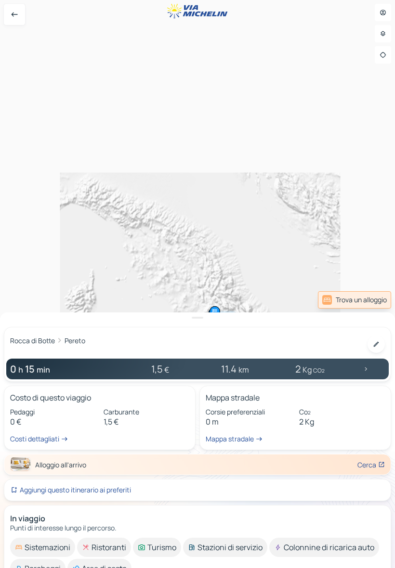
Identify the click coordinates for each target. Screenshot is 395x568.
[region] (197, 284)
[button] (215, 311)
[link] (354, 300)
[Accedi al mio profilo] (383, 12)
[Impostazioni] (383, 33)
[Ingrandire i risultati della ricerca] (197, 317)
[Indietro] (14, 14)
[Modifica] (376, 344)
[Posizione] (383, 55)
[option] (42, 547)
